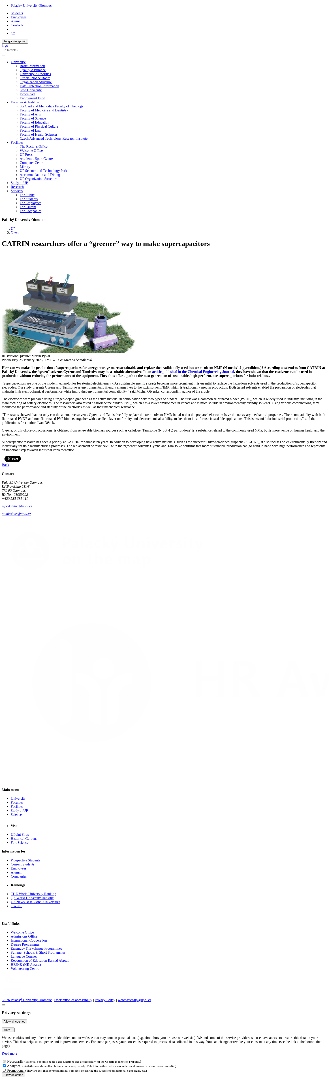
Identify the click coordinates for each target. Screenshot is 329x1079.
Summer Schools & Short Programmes (38, 952)
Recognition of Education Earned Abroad (40, 960)
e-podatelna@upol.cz (17, 506)
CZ (13, 33)
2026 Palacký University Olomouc (27, 1000)
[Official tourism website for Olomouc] (12, 996)
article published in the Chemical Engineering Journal (193, 372)
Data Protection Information (39, 86)
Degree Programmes (25, 944)
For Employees (30, 203)
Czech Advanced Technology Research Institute (54, 138)
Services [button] (17, 191)
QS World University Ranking (32, 898)
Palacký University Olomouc (31, 5)
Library (25, 167)
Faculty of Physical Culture (39, 126)
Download (27, 94)
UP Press (26, 154)
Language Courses (24, 956)
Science (16, 814)
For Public (27, 195)
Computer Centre (32, 163)
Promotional (15, 1070)
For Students (29, 199)
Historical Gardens (24, 838)
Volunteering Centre (25, 968)
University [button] (18, 62)
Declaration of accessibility (73, 1000)
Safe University (31, 90)
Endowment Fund (32, 98)
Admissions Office (24, 936)
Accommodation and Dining (40, 175)
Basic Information (32, 66)
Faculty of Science (33, 118)
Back (5, 465)
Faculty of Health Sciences (39, 134)
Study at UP (19, 183)
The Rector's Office (33, 146)
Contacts (17, 25)
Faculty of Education (34, 122)
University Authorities (35, 74)
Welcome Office (31, 150)
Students (17, 13)
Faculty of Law (30, 130)
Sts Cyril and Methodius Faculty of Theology (52, 106)
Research (17, 187)
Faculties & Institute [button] (25, 102)
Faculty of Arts (30, 114)
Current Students (22, 864)
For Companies (30, 211)
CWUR (16, 906)
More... (8, 1030)
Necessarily (15, 1061)
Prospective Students (25, 860)
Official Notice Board (35, 78)
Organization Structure (36, 82)
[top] (3, 1005)
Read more (9, 1053)
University (18, 798)
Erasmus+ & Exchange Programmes (36, 948)
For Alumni (28, 207)
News (15, 233)
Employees (18, 17)
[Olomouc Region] (17, 984)
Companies (19, 876)
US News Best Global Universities (35, 902)
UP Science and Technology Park (43, 171)
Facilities (17, 142)
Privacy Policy (105, 1000)
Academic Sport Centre (36, 158)
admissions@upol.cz (16, 514)
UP (13, 229)
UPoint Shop (20, 834)
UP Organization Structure (38, 179)
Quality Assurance (33, 70)
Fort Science (19, 842)
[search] (3, 55)
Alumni (16, 21)
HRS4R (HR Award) (26, 964)
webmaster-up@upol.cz (134, 1000)
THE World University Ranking (33, 894)
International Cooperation (29, 940)
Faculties (17, 802)
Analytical (14, 1066)
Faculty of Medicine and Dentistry (44, 110)
